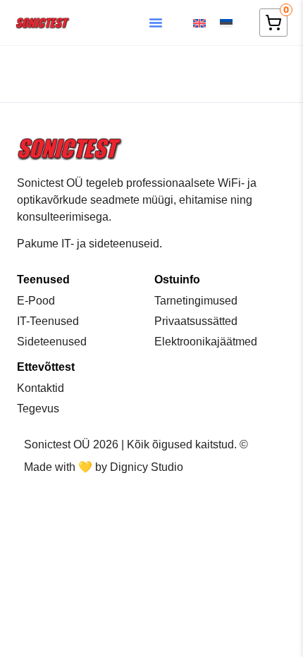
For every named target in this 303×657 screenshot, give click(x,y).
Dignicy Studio (146, 467)
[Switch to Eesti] (226, 22)
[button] (155, 22)
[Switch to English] (199, 22)
